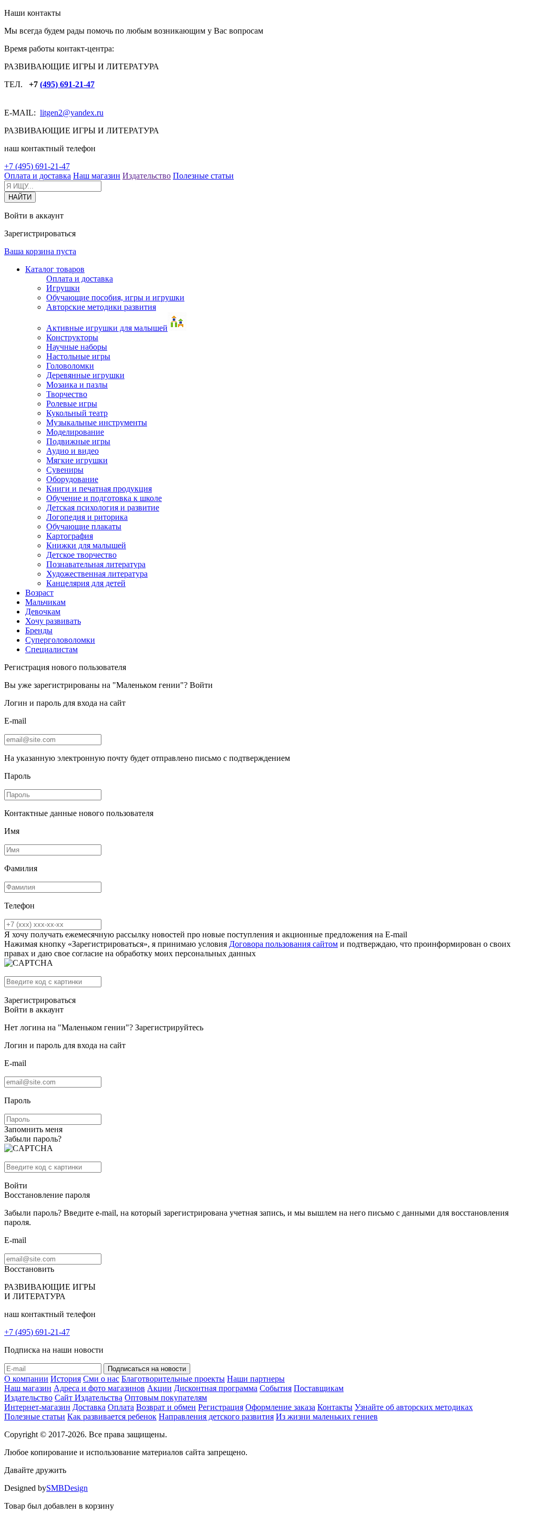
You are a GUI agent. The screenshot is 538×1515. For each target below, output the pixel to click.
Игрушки (63, 288)
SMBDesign (67, 1487)
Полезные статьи (203, 175)
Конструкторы (72, 337)
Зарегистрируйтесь (169, 1027)
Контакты (335, 1407)
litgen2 (51, 112)
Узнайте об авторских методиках (414, 1407)
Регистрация (220, 1407)
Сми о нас (101, 1378)
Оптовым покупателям (166, 1397)
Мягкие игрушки (77, 460)
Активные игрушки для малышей (107, 327)
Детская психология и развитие (102, 507)
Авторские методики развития (101, 306)
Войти (201, 685)
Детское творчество (81, 554)
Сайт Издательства (88, 1397)
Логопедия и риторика (87, 517)
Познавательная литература (96, 564)
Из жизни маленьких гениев (327, 1416)
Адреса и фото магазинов (99, 1388)
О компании (26, 1378)
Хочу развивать (53, 621)
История (65, 1378)
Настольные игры (78, 356)
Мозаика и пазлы (77, 384)
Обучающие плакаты (83, 526)
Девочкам (42, 611)
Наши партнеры (256, 1378)
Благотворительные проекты (173, 1378)
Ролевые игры (71, 403)
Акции (159, 1388)
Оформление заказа (280, 1407)
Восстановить (29, 1269)
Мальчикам (45, 602)
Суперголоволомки (60, 639)
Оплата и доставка (37, 175)
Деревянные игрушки (85, 375)
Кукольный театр (77, 413)
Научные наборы (76, 346)
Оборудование (72, 479)
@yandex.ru (83, 112)
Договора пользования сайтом (283, 943)
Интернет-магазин (37, 1407)
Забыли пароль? (32, 1138)
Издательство (146, 175)
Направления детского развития (216, 1416)
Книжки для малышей (86, 545)
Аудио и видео (72, 450)
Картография (69, 535)
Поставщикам (319, 1388)
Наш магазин (96, 175)
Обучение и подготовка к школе (104, 498)
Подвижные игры (78, 441)
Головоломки (70, 365)
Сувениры (65, 469)
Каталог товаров (55, 269)
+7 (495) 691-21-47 (37, 166)
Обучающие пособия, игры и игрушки (115, 297)
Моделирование (75, 431)
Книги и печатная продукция (99, 488)
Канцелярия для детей (86, 583)
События (276, 1388)
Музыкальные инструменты (96, 422)
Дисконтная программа (215, 1388)
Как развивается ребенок (112, 1416)
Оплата (121, 1407)
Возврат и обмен (166, 1407)
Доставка (89, 1407)
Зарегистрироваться (40, 1000)
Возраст (39, 592)
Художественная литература (97, 573)
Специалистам (51, 649)
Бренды (39, 630)
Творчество (66, 394)
